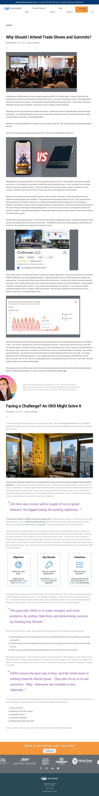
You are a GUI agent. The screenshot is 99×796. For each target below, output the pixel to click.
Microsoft (42, 524)
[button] (92, 12)
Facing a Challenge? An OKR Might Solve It (43, 406)
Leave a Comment (33, 43)
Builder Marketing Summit (24, 2)
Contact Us (49, 751)
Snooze (67, 426)
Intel (69, 522)
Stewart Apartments (69, 423)
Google (26, 524)
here (65, 371)
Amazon (33, 524)
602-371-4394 (49, 788)
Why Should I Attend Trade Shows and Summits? (48, 37)
